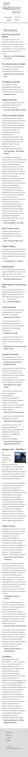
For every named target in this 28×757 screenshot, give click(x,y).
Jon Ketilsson (12, 7)
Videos (16, 20)
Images (8, 20)
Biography (8, 17)
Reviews (18, 17)
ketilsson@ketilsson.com (13, 748)
